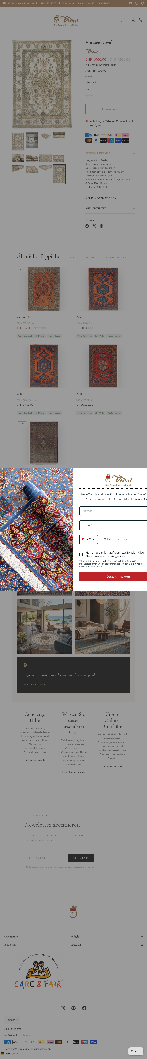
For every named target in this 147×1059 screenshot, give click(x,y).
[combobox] (88, 539)
